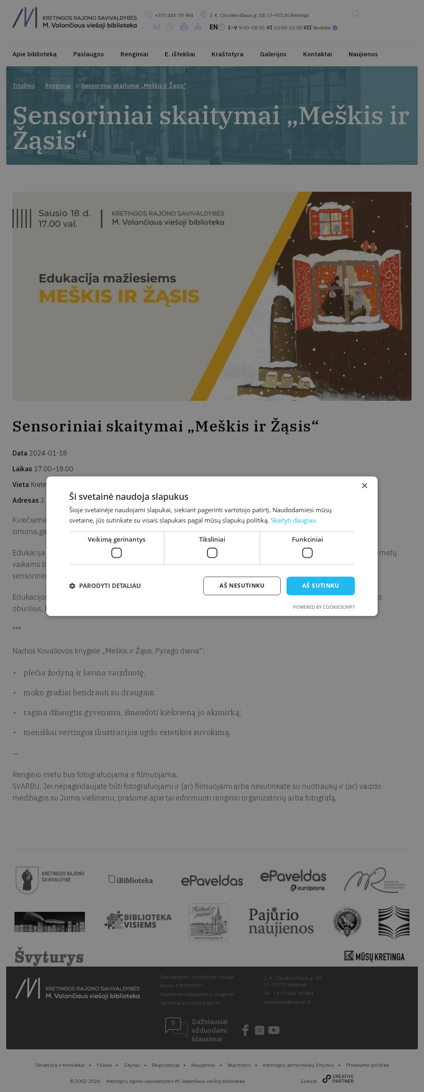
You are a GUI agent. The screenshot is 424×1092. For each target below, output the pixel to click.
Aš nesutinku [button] (242, 585)
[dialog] (212, 546)
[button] (105, 586)
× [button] (364, 486)
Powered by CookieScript (324, 607)
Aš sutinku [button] (320, 585)
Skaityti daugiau (293, 520)
